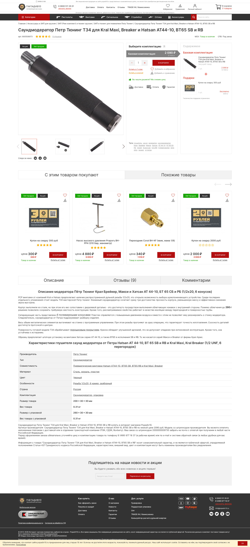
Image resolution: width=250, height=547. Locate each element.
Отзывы (121, 7)
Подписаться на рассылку (140, 476)
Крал (136, 145)
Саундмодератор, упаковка (88, 395)
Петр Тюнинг (80, 354)
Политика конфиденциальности (30, 523)
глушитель (138, 143)
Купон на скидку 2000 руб (206, 240)
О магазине (114, 503)
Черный (77, 377)
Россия (77, 389)
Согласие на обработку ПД (55, 523)
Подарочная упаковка (141, 507)
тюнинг (141, 150)
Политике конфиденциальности (114, 539)
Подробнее (21, 544)
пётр (135, 150)
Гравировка (136, 503)
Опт (133, 510)
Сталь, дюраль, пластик (86, 371)
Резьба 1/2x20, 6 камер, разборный (92, 383)
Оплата (100, 7)
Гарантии (113, 514)
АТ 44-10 (161, 145)
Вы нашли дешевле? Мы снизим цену (149, 79)
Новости (112, 507)
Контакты (110, 7)
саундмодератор (164, 143)
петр (172, 148)
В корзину (58, 255)
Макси (148, 145)
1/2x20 (139, 148)
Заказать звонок (64, 8)
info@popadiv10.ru (222, 508)
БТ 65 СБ (170, 145)
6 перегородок (164, 148)
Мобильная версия (27, 507)
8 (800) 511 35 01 (66, 6)
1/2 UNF (154, 148)
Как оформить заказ (87, 503)
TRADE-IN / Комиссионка (138, 7)
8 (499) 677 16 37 (222, 501)
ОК (242, 543)
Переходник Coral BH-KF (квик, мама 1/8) (152, 240)
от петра (148, 150)
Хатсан (154, 145)
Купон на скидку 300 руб (209, 82)
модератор (153, 143)
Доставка (90, 7)
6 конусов (147, 148)
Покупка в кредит (86, 507)
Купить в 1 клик (136, 69)
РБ (135, 148)
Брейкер (142, 145)
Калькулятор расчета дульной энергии (148, 518)
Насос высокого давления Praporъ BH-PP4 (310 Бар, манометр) (98, 241)
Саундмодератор (82, 360)
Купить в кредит (136, 73)
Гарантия (171, 87)
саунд (145, 143)
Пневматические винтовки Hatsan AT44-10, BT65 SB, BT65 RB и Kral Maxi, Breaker (118, 366)
